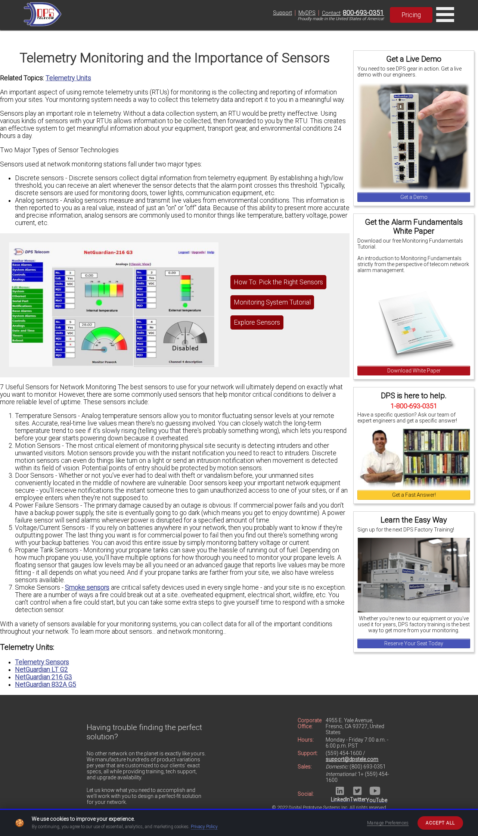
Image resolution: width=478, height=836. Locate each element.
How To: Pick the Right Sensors (278, 282)
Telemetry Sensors (42, 662)
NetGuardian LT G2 (41, 669)
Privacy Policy (204, 826)
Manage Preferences (388, 823)
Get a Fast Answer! (414, 495)
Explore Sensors (257, 322)
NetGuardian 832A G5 (45, 684)
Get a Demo (414, 197)
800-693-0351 (363, 12)
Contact (331, 13)
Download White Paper (414, 371)
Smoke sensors (87, 587)
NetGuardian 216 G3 (43, 677)
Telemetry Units (68, 78)
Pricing (411, 15)
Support (282, 13)
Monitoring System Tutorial (272, 302)
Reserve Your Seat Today (413, 643)
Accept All (440, 823)
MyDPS (307, 13)
